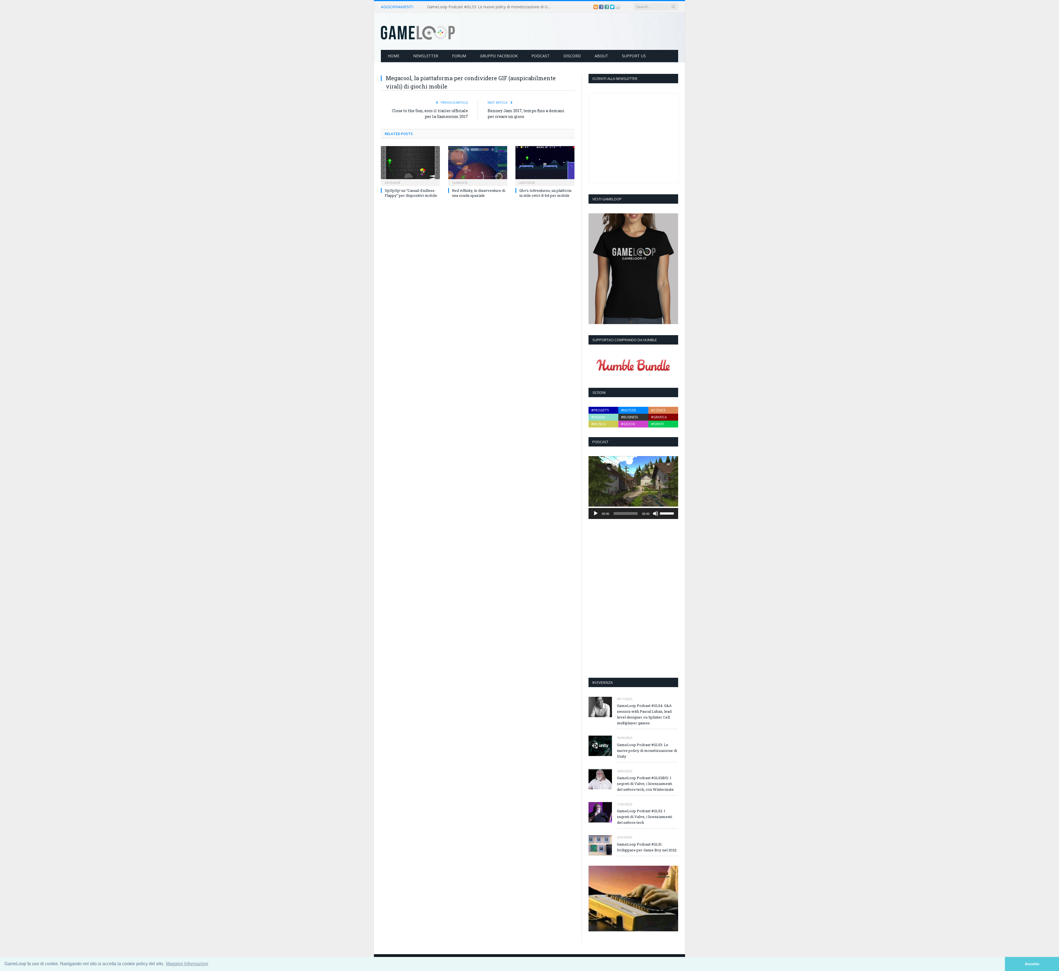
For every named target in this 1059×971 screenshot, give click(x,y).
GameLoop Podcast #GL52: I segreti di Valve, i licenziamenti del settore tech (644, 816)
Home (393, 55)
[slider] (667, 513)
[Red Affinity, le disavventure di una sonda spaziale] (477, 165)
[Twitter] (613, 6)
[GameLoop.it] (418, 31)
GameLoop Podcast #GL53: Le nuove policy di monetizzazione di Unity (490, 6)
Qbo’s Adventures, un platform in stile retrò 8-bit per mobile (545, 193)
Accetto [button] (1032, 964)
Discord (572, 55)
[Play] (595, 513)
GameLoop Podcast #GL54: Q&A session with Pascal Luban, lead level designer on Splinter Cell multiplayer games (644, 714)
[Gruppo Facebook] (607, 6)
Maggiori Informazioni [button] (187, 963)
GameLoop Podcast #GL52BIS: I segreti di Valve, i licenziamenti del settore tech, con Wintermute (645, 783)
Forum (459, 55)
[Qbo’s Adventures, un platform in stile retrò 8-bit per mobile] (544, 165)
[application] (633, 513)
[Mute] (655, 513)
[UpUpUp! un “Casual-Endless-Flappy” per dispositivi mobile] (410, 165)
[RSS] (596, 6)
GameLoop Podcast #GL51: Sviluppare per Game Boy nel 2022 (646, 847)
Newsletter (425, 55)
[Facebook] (602, 6)
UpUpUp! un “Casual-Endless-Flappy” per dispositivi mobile (411, 193)
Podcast (540, 55)
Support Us (634, 55)
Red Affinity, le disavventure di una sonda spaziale (478, 193)
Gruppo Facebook (499, 55)
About (601, 55)
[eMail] (618, 6)
